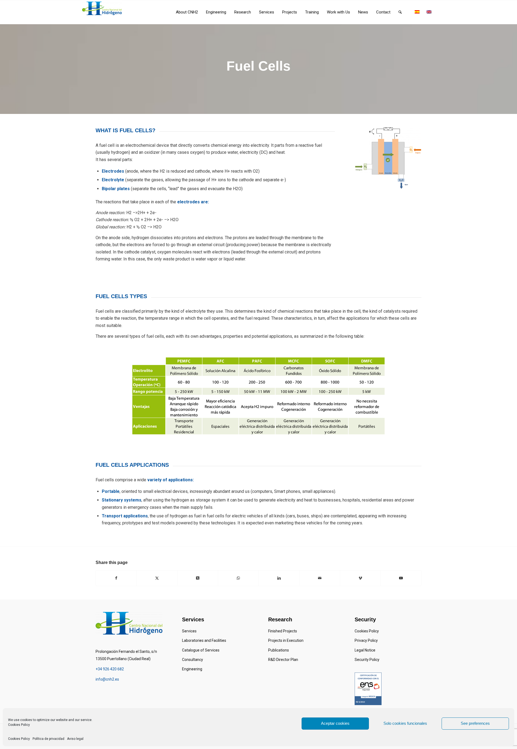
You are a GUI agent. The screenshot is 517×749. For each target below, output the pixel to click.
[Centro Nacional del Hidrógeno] (102, 8)
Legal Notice (365, 650)
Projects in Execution (285, 640)
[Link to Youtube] (401, 578)
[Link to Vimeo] (360, 578)
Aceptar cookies (335, 723)
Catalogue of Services (200, 650)
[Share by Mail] (319, 578)
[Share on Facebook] (116, 578)
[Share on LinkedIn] (279, 578)
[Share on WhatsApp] (238, 578)
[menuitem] (187, 12)
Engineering (192, 669)
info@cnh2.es (107, 679)
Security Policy (367, 659)
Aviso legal (75, 739)
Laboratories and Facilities (204, 640)
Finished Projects (282, 631)
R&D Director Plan (283, 659)
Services (189, 631)
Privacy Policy (366, 640)
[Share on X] (157, 578)
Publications (278, 650)
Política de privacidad (48, 739)
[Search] (400, 12)
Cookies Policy (19, 725)
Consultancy (192, 659)
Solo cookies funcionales (405, 723)
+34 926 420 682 (110, 669)
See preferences (475, 723)
